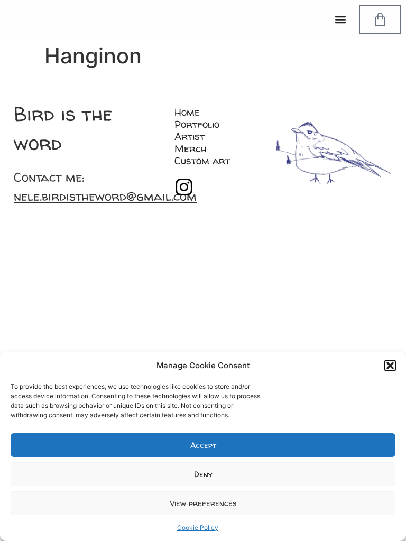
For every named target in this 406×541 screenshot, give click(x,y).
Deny (203, 474)
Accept (203, 445)
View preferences (203, 503)
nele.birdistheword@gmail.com (105, 196)
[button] (390, 365)
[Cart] (380, 19)
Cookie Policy (197, 527)
